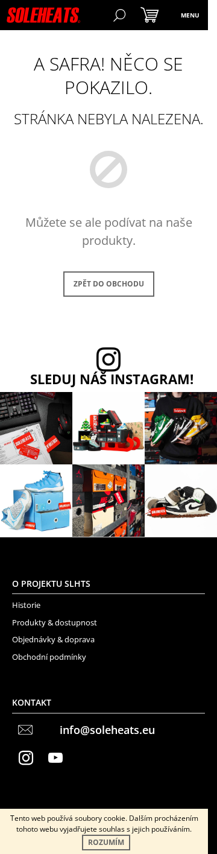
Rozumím (106, 842)
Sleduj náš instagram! (111, 379)
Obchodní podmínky (49, 656)
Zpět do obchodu (109, 284)
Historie (26, 604)
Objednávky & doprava (53, 639)
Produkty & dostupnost (54, 622)
